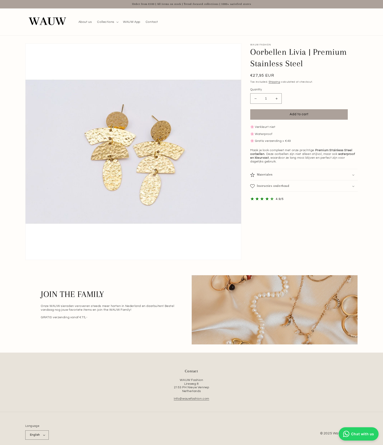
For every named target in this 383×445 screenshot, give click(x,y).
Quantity (256, 89)
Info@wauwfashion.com (191, 398)
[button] (107, 22)
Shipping (274, 81)
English (35, 434)
